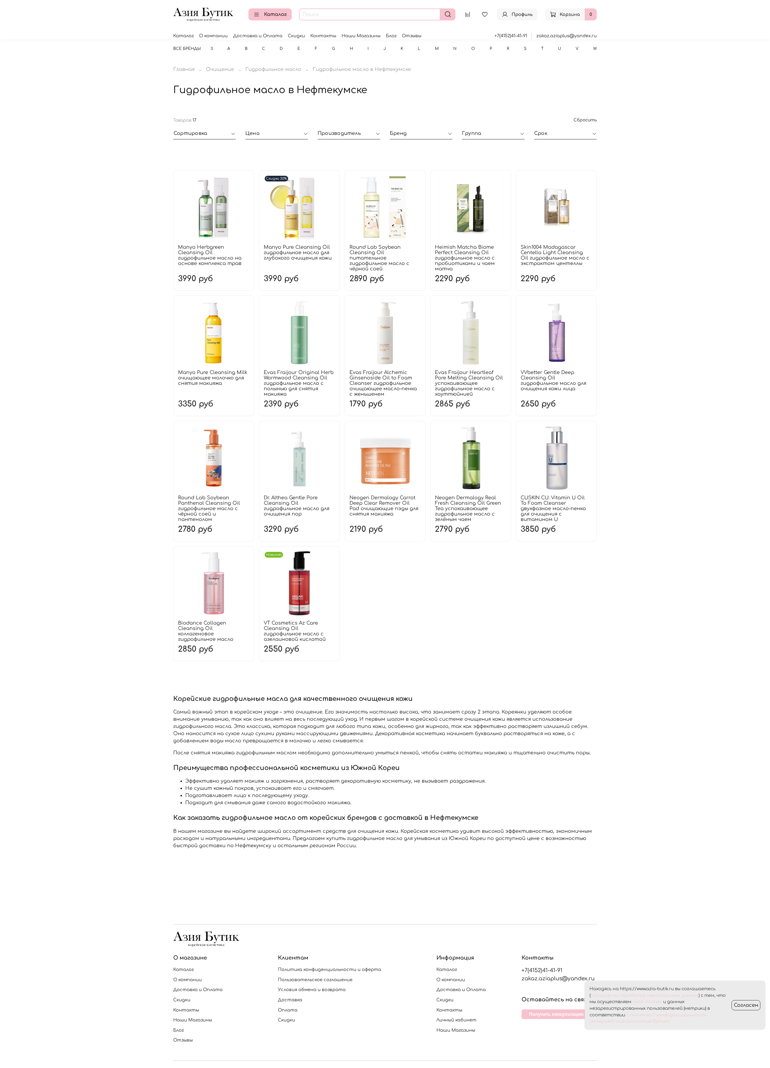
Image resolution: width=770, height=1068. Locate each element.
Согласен (746, 1005)
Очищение (220, 69)
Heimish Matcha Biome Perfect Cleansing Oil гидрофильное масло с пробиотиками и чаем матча (465, 258)
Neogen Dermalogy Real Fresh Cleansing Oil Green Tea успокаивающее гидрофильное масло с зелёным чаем (468, 508)
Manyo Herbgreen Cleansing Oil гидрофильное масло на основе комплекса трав (210, 255)
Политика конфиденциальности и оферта (329, 969)
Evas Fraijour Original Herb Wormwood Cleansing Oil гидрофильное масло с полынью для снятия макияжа (299, 383)
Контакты (323, 35)
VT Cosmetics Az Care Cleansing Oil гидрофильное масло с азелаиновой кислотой (295, 631)
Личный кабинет (456, 1020)
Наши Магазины (361, 35)
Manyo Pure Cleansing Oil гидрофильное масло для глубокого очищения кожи (298, 253)
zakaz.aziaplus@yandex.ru (566, 35)
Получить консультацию (556, 1014)
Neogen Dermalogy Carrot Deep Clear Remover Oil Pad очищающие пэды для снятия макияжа (384, 506)
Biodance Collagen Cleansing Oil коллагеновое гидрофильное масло (205, 631)
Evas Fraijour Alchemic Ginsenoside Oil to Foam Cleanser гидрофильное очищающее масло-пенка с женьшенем (383, 383)
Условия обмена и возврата (312, 989)
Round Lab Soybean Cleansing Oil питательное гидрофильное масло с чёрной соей (379, 258)
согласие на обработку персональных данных (644, 995)
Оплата (287, 1010)
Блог (391, 35)
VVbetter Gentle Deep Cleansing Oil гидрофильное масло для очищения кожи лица (553, 380)
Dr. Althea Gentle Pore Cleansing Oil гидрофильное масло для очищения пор (296, 506)
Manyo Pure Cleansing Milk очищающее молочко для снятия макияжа (212, 378)
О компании (213, 35)
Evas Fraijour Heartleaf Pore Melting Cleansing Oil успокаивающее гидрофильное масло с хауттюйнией (469, 383)
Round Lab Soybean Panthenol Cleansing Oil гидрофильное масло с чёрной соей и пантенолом (209, 508)
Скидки (296, 35)
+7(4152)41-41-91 (510, 35)
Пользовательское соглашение (315, 979)
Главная (184, 69)
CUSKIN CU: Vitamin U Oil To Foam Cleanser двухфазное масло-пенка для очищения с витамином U (553, 508)
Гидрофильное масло (273, 69)
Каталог (275, 14)
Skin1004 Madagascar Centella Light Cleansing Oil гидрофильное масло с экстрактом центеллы (555, 255)
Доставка (290, 999)
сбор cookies (647, 1002)
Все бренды (187, 49)
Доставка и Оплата (257, 35)
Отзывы (411, 35)
